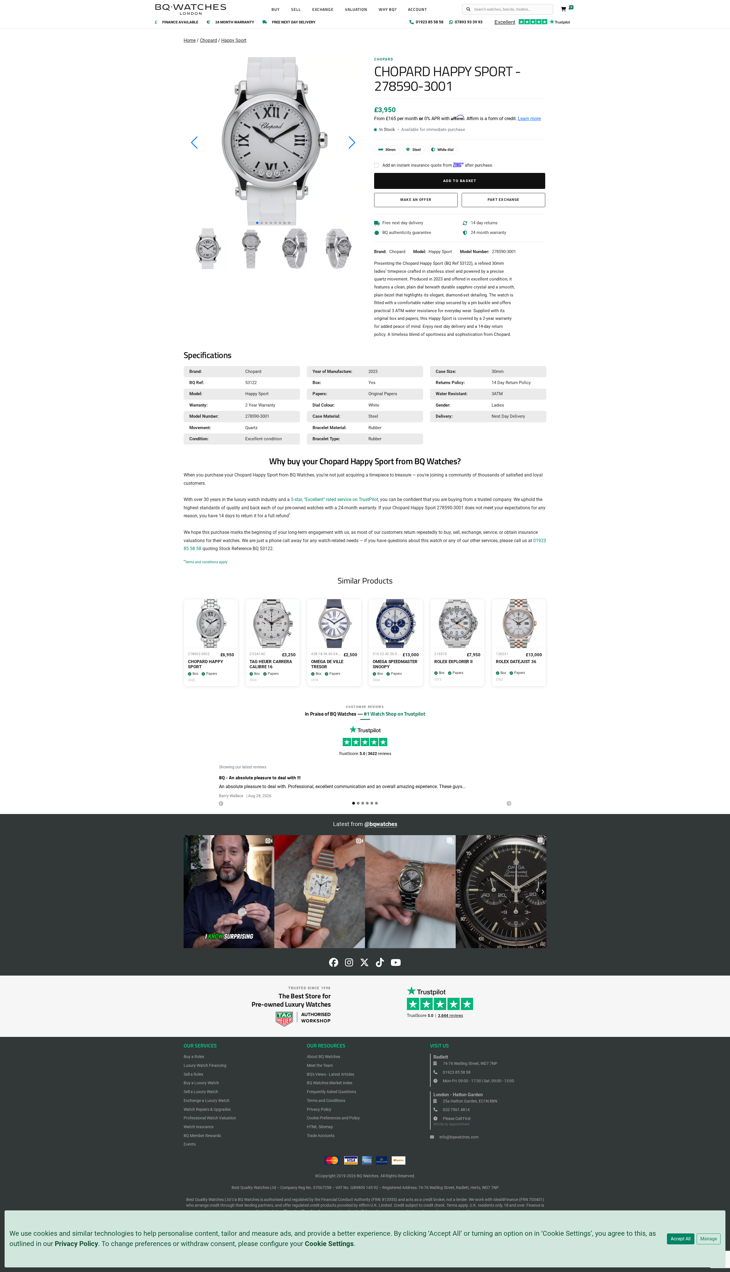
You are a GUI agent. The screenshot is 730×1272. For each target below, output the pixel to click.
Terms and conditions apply (206, 562)
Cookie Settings (329, 1244)
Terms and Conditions (326, 1100)
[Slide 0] (353, 803)
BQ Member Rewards (202, 1135)
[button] (257, 223)
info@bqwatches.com (458, 1137)
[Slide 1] (358, 803)
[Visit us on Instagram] (349, 964)
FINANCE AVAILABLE (180, 22)
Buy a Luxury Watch (201, 1083)
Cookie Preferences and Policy (333, 1118)
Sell (296, 9)
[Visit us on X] (364, 964)
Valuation (356, 9)
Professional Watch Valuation (210, 1118)
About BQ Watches (323, 1056)
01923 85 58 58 (456, 1072)
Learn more (529, 118)
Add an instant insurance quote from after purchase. (437, 165)
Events (190, 1144)
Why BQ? (388, 9)
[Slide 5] (376, 803)
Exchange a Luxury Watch (207, 1100)
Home (190, 40)
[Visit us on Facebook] (333, 964)
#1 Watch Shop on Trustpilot (394, 714)
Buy (275, 9)
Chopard (208, 40)
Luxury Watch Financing (205, 1065)
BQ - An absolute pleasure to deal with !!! (260, 777)
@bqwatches (380, 824)
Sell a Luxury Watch (201, 1091)
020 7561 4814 (456, 1109)
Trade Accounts (320, 1135)
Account (417, 9)
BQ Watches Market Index (329, 1083)
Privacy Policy (76, 1244)
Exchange (323, 9)
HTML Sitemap (320, 1126)
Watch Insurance (199, 1126)
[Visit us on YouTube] (396, 964)
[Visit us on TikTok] (380, 964)
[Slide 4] (371, 803)
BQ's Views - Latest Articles (330, 1074)
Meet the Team (320, 1065)
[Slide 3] (367, 803)
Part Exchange (503, 199)
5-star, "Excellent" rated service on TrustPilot (334, 499)
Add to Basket (459, 181)
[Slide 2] (362, 803)
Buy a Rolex (194, 1056)
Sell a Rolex (193, 1074)
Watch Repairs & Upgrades (207, 1109)
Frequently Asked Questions (331, 1091)
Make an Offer (415, 199)
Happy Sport (233, 40)
